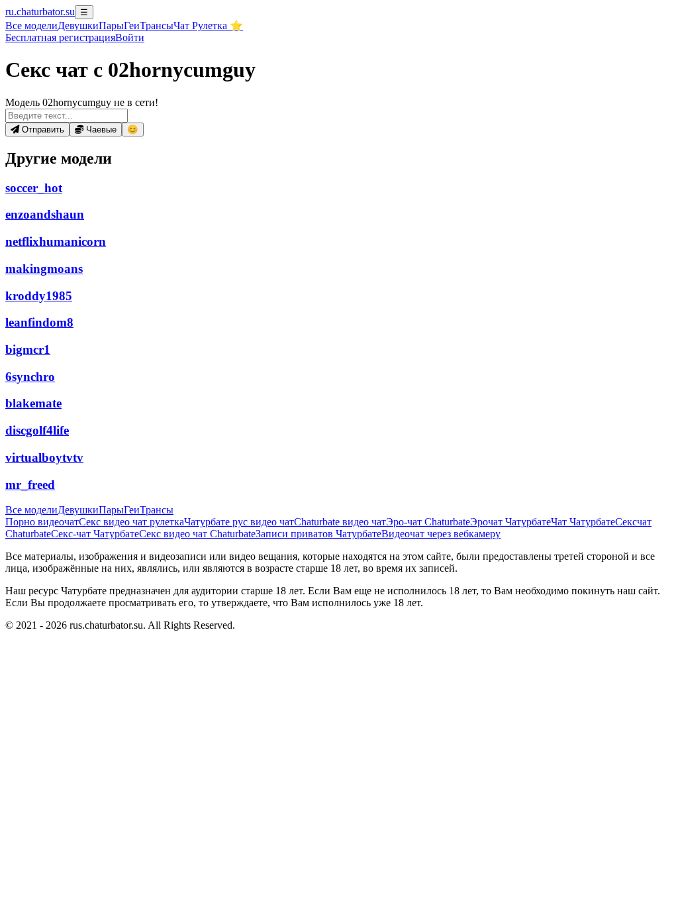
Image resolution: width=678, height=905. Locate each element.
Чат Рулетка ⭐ (208, 25)
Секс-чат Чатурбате (95, 533)
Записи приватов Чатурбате (318, 533)
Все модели (31, 509)
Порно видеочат (42, 521)
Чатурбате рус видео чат (239, 521)
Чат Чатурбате (583, 521)
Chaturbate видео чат (340, 521)
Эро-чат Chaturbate (428, 521)
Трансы (156, 25)
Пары (111, 25)
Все (31, 25)
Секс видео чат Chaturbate (197, 533)
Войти (129, 37)
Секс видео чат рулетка (131, 521)
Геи (132, 25)
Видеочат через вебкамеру (441, 533)
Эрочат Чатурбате (510, 521)
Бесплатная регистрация (60, 37)
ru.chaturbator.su (40, 11)
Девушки (78, 25)
